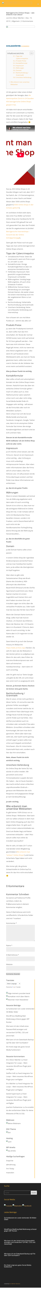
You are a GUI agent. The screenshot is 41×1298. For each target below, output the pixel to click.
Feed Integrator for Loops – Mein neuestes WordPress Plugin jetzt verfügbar (19, 1076)
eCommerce (25, 46)
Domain (18, 70)
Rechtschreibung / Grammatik (22, 74)
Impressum (20, 66)
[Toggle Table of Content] (30, 53)
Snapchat (9, 1160)
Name (9, 945)
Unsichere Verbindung (23, 77)
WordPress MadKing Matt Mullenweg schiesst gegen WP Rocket (17, 1019)
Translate (18, 987)
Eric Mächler (11, 1083)
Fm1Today (10, 1168)
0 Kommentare (27, 21)
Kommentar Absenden (13, 974)
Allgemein (16, 21)
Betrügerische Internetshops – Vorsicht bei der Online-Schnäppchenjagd (18, 234)
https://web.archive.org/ (15, 648)
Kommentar (11, 923)
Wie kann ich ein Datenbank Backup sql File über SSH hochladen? (19, 1254)
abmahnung (10, 1164)
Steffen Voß (10, 1073)
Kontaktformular (21, 63)
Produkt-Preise (21, 61)
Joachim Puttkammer (14, 1107)
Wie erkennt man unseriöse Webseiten (20, 83)
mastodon (10, 1172)
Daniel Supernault (13, 1094)
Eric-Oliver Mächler (16, 18)
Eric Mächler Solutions (14, 1283)
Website (9, 964)
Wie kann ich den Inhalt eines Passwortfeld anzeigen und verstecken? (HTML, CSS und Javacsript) (19, 1242)
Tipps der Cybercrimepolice (22, 57)
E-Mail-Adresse (12, 955)
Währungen (20, 68)
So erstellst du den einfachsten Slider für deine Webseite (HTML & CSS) (20, 1110)
